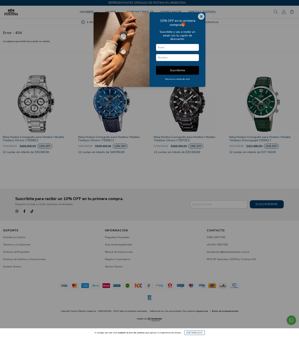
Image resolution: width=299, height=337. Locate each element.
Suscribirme (177, 70)
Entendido (195, 332)
